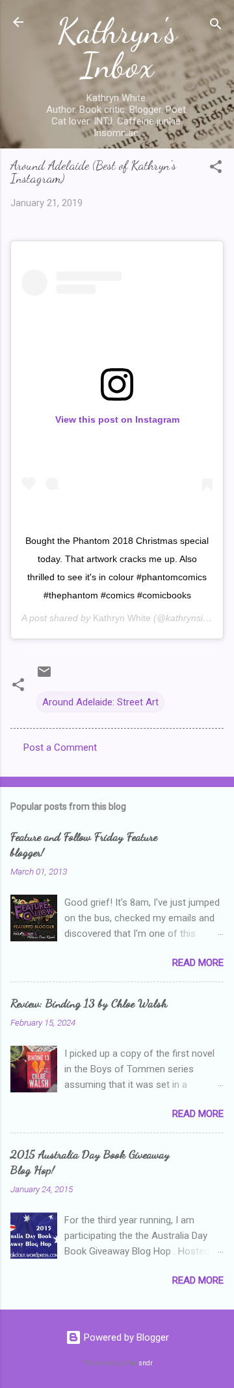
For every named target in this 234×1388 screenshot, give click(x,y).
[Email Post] (44, 676)
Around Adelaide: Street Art (100, 702)
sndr (145, 1363)
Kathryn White (122, 618)
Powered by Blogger (125, 1337)
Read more (198, 963)
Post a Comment (60, 747)
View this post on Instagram (117, 419)
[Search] (216, 26)
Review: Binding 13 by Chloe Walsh (88, 1003)
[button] (216, 169)
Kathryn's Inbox (117, 48)
